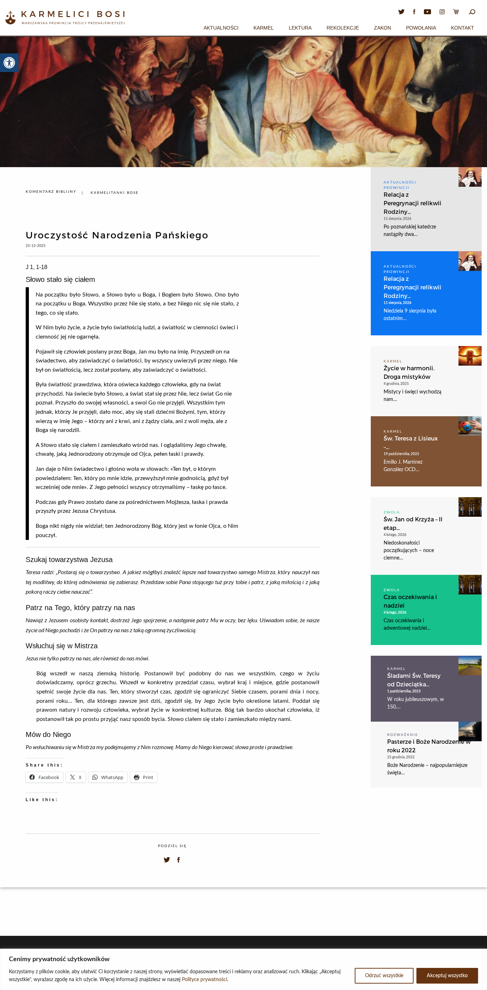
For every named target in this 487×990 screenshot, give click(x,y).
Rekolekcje (343, 28)
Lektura (300, 28)
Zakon (382, 28)
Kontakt (462, 28)
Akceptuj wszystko (447, 975)
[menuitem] (221, 27)
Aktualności (221, 28)
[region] (243, 969)
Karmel (263, 28)
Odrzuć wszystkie (384, 975)
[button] (9, 62)
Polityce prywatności (204, 979)
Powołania (421, 28)
